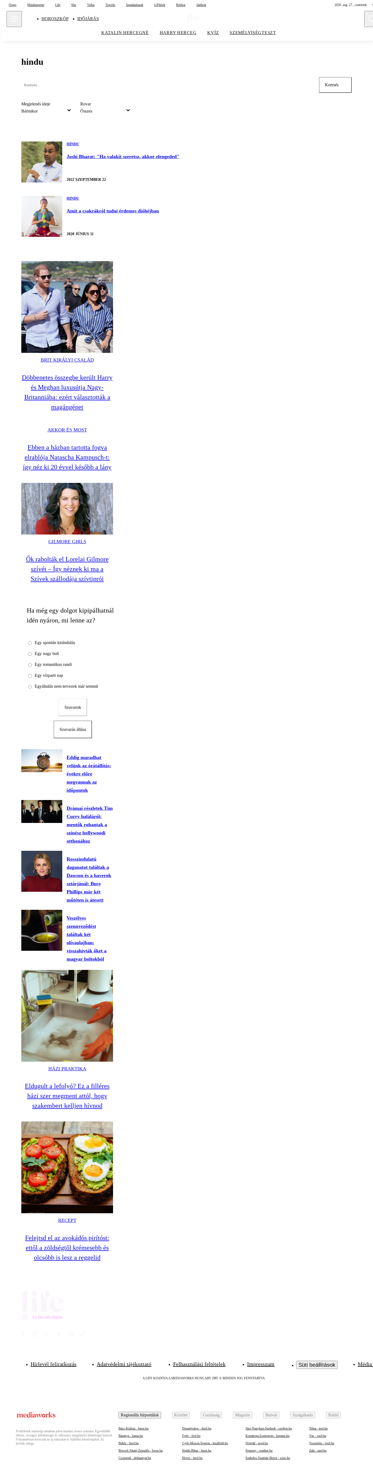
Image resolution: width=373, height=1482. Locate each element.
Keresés (332, 84)
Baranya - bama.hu (131, 1436)
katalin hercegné (125, 32)
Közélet (181, 1415)
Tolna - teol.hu (318, 1428)
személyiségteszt (253, 32)
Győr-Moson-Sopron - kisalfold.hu (205, 1443)
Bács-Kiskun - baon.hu (134, 1428)
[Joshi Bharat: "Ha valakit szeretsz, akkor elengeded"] (41, 161)
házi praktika (67, 1068)
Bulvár (271, 1415)
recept (67, 1220)
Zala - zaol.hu (318, 1451)
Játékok (201, 5)
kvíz (213, 32)
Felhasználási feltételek (199, 1364)
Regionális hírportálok (140, 1415)
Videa (90, 5)
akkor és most (67, 430)
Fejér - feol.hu (191, 1436)
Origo (12, 5)
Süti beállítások (316, 1365)
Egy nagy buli (47, 653)
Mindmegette (35, 5)
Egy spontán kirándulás (55, 642)
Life (57, 5)
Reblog (180, 5)
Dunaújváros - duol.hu (196, 1428)
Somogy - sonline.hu (259, 1451)
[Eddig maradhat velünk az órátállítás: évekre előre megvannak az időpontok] (41, 760)
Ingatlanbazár (134, 5)
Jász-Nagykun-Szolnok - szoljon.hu (268, 1428)
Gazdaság (211, 1415)
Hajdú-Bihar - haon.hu (196, 1451)
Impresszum (260, 1364)
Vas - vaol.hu (317, 1436)
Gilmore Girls (67, 541)
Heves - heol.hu (192, 1458)
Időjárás (88, 18)
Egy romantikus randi (53, 664)
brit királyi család (67, 360)
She (73, 5)
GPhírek (159, 5)
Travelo (110, 5)
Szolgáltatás (302, 1415)
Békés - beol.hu (129, 1443)
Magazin (242, 1415)
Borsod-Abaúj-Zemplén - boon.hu (141, 1451)
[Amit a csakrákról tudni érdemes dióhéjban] (41, 216)
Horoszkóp (55, 18)
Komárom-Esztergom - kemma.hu (267, 1436)
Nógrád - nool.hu (256, 1443)
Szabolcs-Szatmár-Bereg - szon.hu (267, 1458)
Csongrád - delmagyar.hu (135, 1458)
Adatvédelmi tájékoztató (124, 1364)
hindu (73, 144)
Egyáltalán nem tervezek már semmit (66, 686)
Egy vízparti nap (49, 675)
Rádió (333, 1415)
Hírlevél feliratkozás (53, 1364)
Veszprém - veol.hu (321, 1443)
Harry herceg (178, 32)
